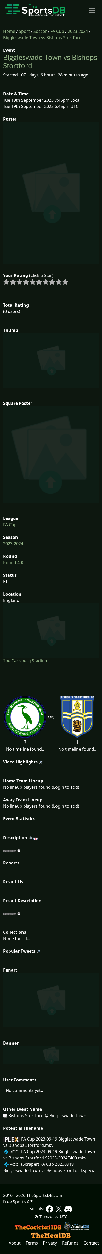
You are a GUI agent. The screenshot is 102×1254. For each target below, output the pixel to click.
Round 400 (13, 562)
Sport (24, 31)
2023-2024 (78, 31)
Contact (91, 1243)
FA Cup (57, 31)
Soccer (40, 31)
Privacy (50, 1243)
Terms (32, 1243)
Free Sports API (18, 1202)
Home (9, 31)
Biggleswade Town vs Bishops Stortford (42, 37)
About (15, 1243)
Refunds (70, 1243)
